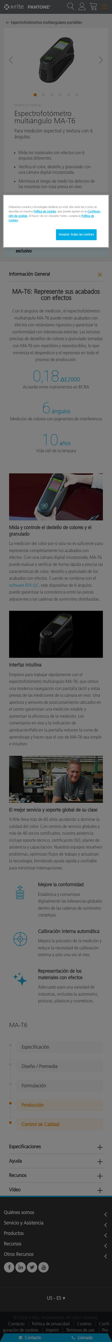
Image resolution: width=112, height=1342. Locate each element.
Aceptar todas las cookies (76, 234)
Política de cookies (45, 211)
